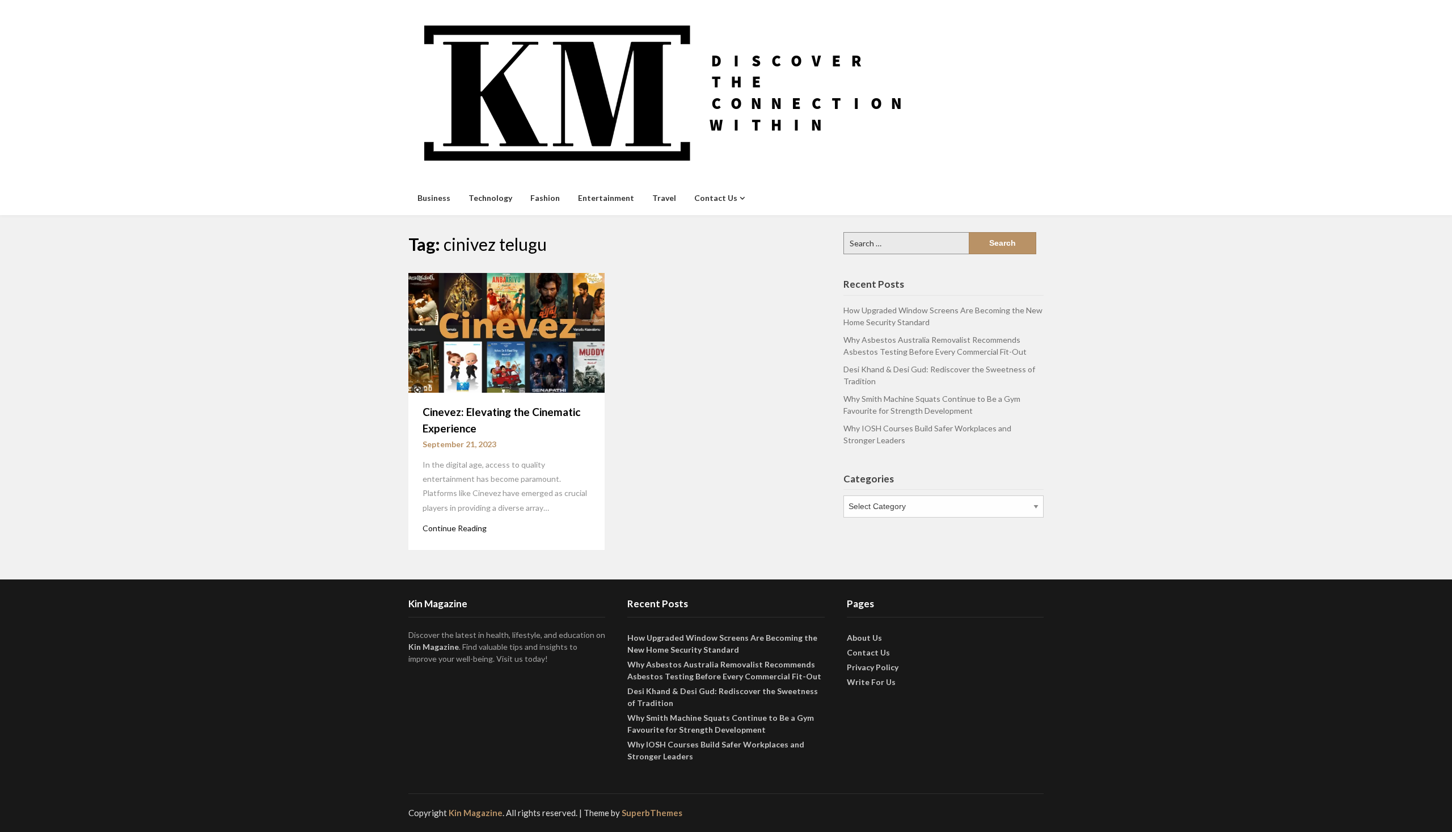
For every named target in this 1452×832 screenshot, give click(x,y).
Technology (490, 198)
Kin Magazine (433, 647)
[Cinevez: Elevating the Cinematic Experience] (506, 332)
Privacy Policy (872, 667)
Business (433, 198)
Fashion (545, 198)
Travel (664, 198)
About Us (864, 637)
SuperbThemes (652, 813)
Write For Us (871, 682)
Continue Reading (455, 528)
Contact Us (715, 198)
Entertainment (606, 198)
